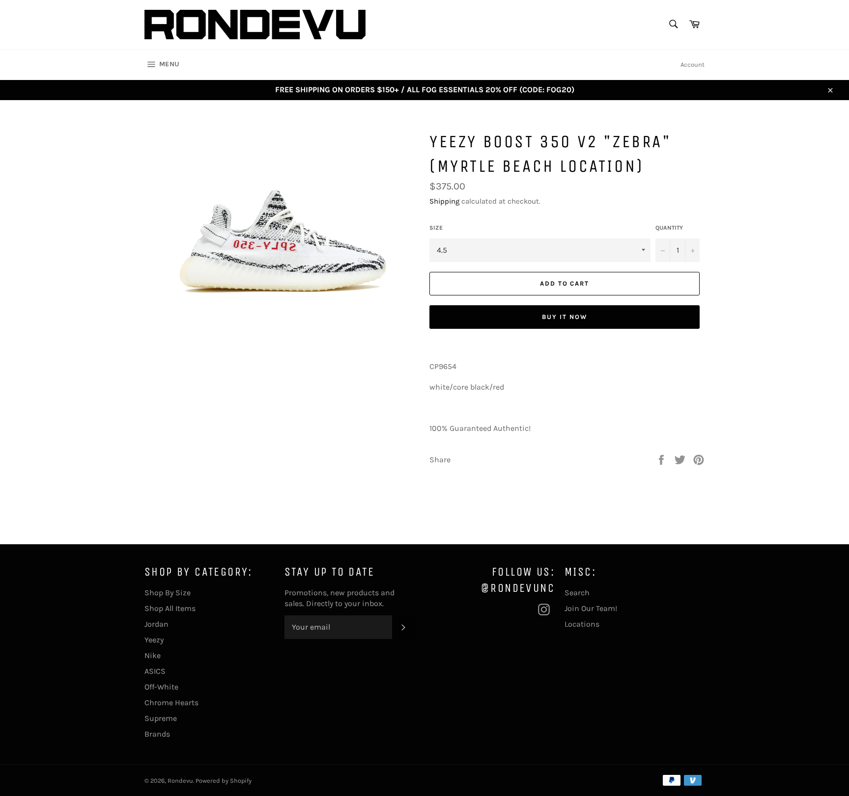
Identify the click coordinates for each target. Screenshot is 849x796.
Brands (157, 734)
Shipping (444, 201)
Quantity (669, 227)
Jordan (156, 624)
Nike (152, 655)
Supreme (160, 718)
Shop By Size (167, 592)
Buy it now (564, 316)
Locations (582, 624)
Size (436, 227)
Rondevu (180, 780)
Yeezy (154, 639)
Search (577, 592)
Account (692, 64)
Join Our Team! (591, 608)
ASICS (155, 671)
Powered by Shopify (224, 780)
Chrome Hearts (171, 702)
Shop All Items (170, 608)
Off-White (161, 686)
